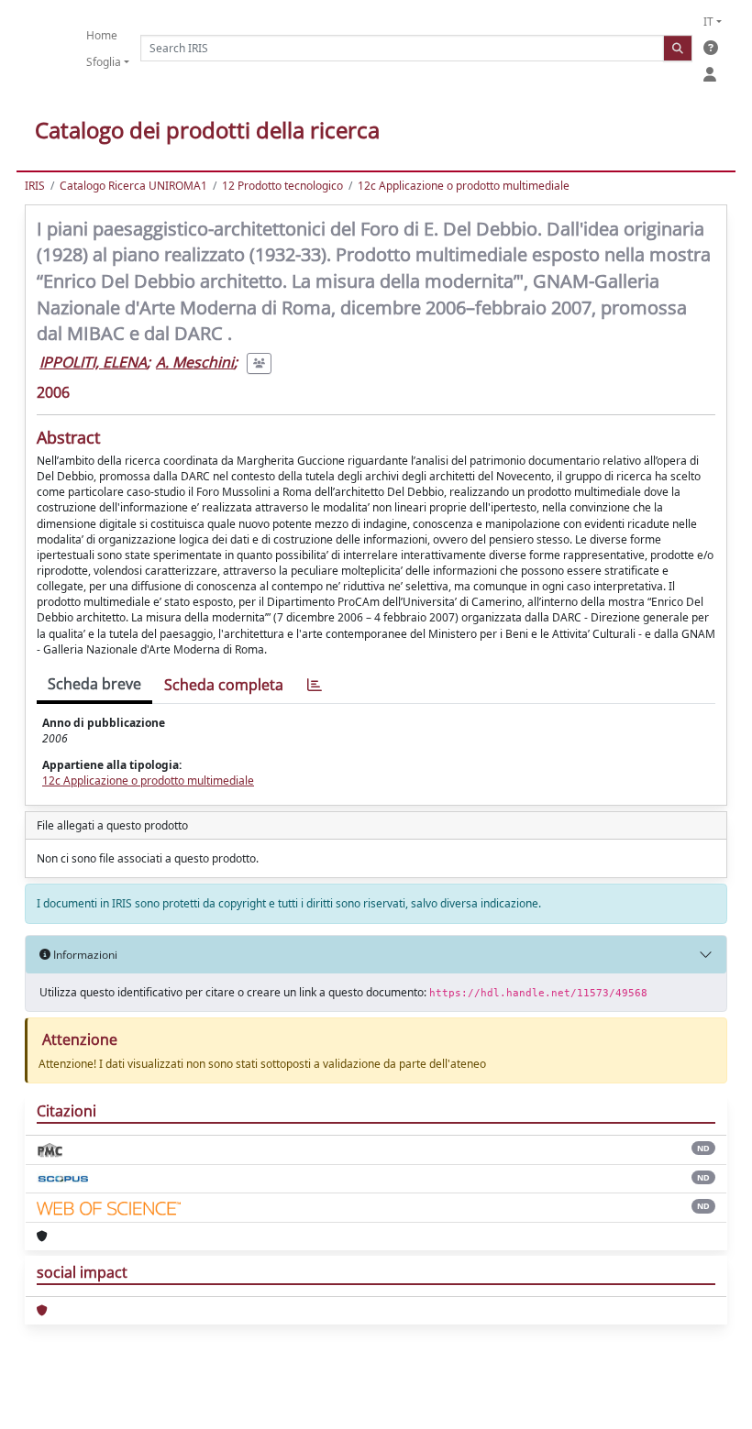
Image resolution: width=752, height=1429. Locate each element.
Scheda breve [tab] (94, 684)
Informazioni (83, 954)
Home (101, 35)
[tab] (314, 685)
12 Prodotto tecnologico (282, 185)
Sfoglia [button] (103, 62)
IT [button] (708, 21)
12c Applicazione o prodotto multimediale (464, 185)
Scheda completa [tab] (223, 685)
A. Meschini (195, 362)
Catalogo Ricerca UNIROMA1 (133, 185)
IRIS (35, 185)
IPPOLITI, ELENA (93, 362)
